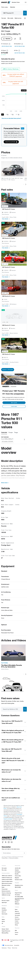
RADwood (17, 903)
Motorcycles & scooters (7, 883)
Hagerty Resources (6, 930)
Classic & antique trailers (7, 881)
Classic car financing (6, 892)
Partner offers (18, 875)
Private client (4, 889)
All (2, 923)
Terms (16, 934)
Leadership (17, 913)
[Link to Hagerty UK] (8, 940)
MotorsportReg (5, 932)
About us (17, 911)
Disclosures (4, 947)
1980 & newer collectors (7, 875)
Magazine (17, 877)
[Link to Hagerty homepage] (9, 838)
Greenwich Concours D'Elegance (19, 899)
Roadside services (19, 885)
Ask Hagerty (17, 871)
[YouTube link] (11, 842)
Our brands (17, 915)
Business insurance (6, 891)
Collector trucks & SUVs (7, 879)
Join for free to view (7, 46)
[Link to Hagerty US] (2, 940)
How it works (4, 913)
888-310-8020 (18, 887)
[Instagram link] (8, 842)
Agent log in (4, 902)
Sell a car (4, 911)
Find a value (4, 7)
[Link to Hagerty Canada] (5, 940)
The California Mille (19, 896)
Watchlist (12, 7)
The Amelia (17, 894)
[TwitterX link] (5, 842)
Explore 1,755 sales (7, 369)
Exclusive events (18, 879)
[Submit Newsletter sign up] (24, 853)
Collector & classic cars (7, 877)
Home (16, 909)
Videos (3, 919)
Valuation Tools (16, 2)
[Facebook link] (2, 842)
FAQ (16, 930)
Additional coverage (6, 894)
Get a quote (14, 402)
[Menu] (25, 2)
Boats (3, 887)
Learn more (14, 406)
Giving (16, 924)
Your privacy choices (9, 945)
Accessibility (16, 945)
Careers (16, 917)
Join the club (17, 868)
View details (5, 218)
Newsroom (17, 919)
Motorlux (17, 901)
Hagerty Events (18, 892)
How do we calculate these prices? (11, 118)
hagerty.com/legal (8, 818)
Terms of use (14, 947)
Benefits (17, 873)
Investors (17, 922)
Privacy (16, 932)
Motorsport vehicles (6, 885)
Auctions (4, 908)
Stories (3, 921)
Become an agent (5, 900)
